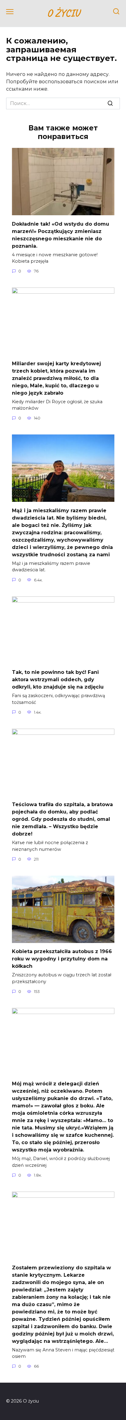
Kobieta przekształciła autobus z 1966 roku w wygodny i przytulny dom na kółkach (62, 959)
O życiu (63, 12)
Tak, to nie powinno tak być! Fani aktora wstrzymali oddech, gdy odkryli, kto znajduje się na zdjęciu (58, 679)
